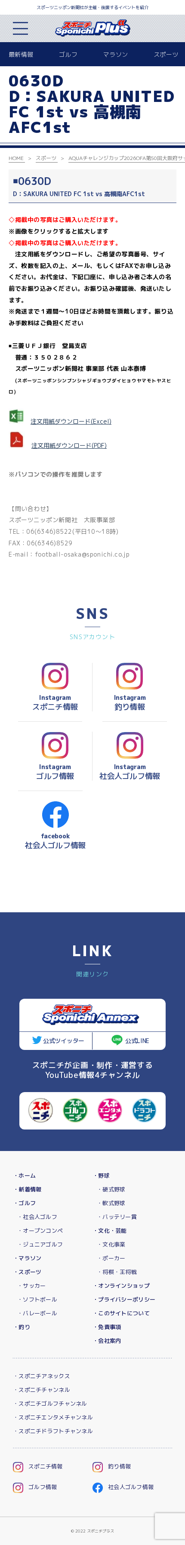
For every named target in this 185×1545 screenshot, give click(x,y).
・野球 (101, 1175)
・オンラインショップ (121, 1286)
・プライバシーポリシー (123, 1299)
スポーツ (166, 54)
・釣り (21, 1327)
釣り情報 (119, 1466)
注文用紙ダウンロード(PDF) (69, 445)
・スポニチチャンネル (41, 1390)
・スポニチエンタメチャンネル (53, 1417)
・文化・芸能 (109, 1230)
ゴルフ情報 (42, 1487)
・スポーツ (27, 1272)
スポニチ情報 (45, 1466)
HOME (16, 158)
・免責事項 (106, 1327)
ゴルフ (68, 54)
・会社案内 (106, 1341)
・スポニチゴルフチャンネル (50, 1403)
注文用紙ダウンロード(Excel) (71, 421)
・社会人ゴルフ (37, 1217)
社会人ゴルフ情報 (131, 1487)
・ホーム (24, 1175)
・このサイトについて (121, 1313)
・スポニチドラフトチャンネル (53, 1431)
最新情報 (21, 54)
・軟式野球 (111, 1203)
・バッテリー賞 (117, 1217)
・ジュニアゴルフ (40, 1244)
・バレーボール (37, 1313)
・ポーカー (111, 1258)
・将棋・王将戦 (117, 1272)
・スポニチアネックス (41, 1376)
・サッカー (31, 1286)
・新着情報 (27, 1189)
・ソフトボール (37, 1299)
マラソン (115, 54)
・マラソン (27, 1258)
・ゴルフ (24, 1203)
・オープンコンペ (40, 1230)
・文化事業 (111, 1244)
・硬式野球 (111, 1189)
